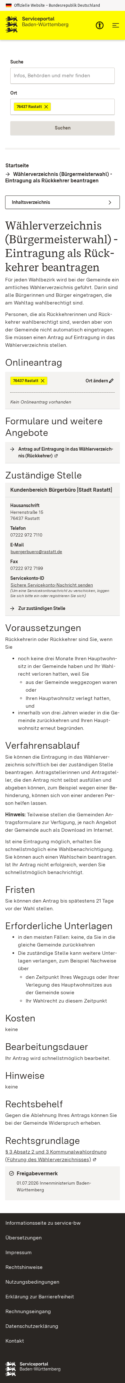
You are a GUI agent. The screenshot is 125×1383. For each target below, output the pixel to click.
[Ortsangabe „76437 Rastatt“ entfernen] (46, 107)
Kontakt (14, 1341)
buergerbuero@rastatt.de (36, 551)
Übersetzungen (23, 1238)
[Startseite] (37, 25)
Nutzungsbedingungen (32, 1282)
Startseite (17, 165)
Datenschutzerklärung (31, 1326)
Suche (16, 61)
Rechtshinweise (24, 1267)
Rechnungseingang (28, 1311)
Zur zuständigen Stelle (42, 608)
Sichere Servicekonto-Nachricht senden (52, 584)
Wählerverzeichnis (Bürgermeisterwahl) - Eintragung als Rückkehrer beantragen (58, 177)
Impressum (18, 1252)
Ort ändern (97, 380)
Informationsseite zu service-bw (43, 1223)
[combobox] (62, 76)
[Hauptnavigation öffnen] (116, 25)
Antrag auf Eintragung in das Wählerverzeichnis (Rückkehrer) (66, 452)
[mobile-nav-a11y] (100, 25)
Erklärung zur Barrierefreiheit (39, 1297)
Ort (13, 93)
